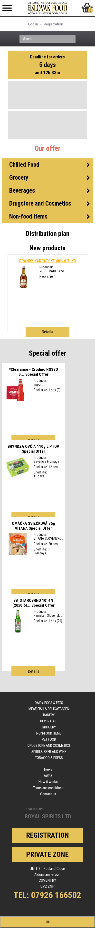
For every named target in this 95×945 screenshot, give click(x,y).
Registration (53, 24)
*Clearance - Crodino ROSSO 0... (33, 372)
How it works (48, 782)
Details (47, 331)
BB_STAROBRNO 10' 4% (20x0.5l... (33, 603)
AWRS (48, 775)
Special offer (47, 353)
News (48, 769)
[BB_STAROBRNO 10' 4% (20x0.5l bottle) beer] (17, 631)
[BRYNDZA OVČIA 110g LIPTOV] (17, 477)
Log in (33, 24)
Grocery (49, 727)
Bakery (49, 715)
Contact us (48, 794)
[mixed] (15, 400)
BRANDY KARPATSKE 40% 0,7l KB (47, 260)
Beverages (48, 721)
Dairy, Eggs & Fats (49, 703)
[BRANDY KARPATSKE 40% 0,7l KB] (23, 287)
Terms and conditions (48, 788)
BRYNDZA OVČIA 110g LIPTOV (33, 449)
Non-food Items (49, 733)
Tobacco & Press (49, 758)
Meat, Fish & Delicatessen (48, 709)
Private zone (47, 854)
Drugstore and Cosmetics (49, 745)
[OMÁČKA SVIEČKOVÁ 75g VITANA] (17, 554)
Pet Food (49, 739)
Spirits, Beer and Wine (48, 751)
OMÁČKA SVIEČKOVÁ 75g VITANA (33, 526)
